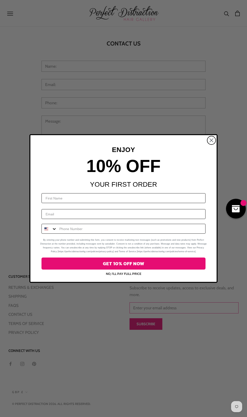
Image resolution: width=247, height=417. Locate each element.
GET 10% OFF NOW (123, 263)
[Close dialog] (211, 140)
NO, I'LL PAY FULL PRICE (123, 273)
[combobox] (49, 228)
